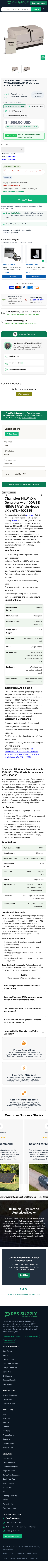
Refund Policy (34, 1558)
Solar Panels (7, 1351)
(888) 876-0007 (14, 356)
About (5, 1553)
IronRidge (6, 1431)
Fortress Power (8, 1435)
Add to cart (12, 276)
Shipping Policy (22, 1558)
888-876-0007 (38, 300)
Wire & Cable (7, 1384)
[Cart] (44, 9)
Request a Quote (9, 1471)
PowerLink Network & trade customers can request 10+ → (23, 172)
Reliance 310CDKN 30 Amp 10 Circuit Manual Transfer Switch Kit (12, 268)
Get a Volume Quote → (11, 185)
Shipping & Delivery (10, 1496)
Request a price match (27, 418)
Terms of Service (9, 1558)
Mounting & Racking (10, 1363)
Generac (6, 1427)
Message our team (13, 1531)
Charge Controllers (10, 1368)
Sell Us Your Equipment (11, 1475)
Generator (30, 515)
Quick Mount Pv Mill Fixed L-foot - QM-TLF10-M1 (35, 268)
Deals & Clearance (10, 1395)
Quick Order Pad (9, 1479)
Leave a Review (9, 1462)
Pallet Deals (7, 1399)
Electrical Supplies (9, 1380)
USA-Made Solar (9, 1403)
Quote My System (38, 3)
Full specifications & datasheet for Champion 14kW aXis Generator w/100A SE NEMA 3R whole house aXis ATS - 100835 (23, 967)
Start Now (24, 1275)
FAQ (4, 1491)
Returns (6, 1500)
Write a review (24, 394)
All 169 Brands (8, 1447)
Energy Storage (8, 1359)
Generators (7, 1372)
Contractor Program (10, 1466)
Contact (11, 1553)
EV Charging (7, 1376)
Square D (6, 1439)
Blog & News (7, 1487)
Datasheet (13, 434)
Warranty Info (8, 1504)
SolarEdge (6, 1418)
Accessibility (21, 1553)
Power (14, 520)
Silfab (5, 1414)
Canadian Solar (8, 1443)
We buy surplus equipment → (14, 191)
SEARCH (36, 9)
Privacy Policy (32, 1553)
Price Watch (7, 1458)
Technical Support (9, 1508)
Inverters (6, 1355)
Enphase (6, 1422)
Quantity (4, 145)
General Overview (9, 492)
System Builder (8, 1483)
